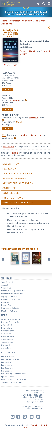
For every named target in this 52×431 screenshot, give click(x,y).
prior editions (12, 197)
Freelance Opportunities (12, 293)
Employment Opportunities (13, 291)
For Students (6, 362)
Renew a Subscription (10, 322)
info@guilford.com (35, 402)
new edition (8, 146)
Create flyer (12, 65)
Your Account (7, 282)
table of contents (16, 173)
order (7, 89)
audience (9, 188)
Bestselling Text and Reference (10, 31)
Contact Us (6, 288)
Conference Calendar (10, 308)
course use (10, 192)
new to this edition (16, 202)
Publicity (5, 302)
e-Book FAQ (6, 325)
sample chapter (14, 178)
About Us (5, 285)
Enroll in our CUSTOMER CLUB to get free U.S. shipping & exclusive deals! (26, 13)
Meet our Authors (9, 311)
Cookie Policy (7, 339)
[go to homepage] (10, 3)
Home (4, 20)
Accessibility (6, 348)
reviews (8, 168)
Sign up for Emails (9, 296)
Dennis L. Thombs (28, 51)
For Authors (6, 365)
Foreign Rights (7, 331)
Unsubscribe (6, 345)
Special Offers (7, 376)
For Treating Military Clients (13, 374)
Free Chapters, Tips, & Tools (13, 379)
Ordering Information (10, 319)
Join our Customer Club (11, 382)
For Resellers (7, 368)
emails (15, 153)
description (11, 163)
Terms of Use (7, 342)
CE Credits (6, 334)
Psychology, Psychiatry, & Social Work (27, 20)
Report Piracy (7, 305)
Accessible (14, 100)
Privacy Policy (7, 336)
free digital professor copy (30, 135)
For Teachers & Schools (11, 359)
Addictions (6, 23)
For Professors (7, 356)
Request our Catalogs (10, 299)
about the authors (16, 183)
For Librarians (7, 371)
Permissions (6, 328)
